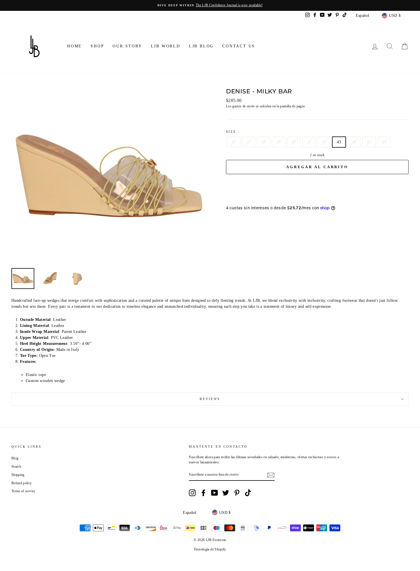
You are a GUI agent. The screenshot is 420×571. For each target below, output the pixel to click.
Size (231, 131)
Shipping (18, 475)
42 (324, 142)
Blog (14, 458)
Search (16, 467)
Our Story (127, 46)
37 (249, 142)
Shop (97, 46)
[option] (210, 5)
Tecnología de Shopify (210, 549)
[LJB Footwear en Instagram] (192, 492)
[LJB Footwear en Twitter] (225, 492)
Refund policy (21, 483)
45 (369, 142)
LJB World (165, 46)
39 (279, 142)
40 (294, 142)
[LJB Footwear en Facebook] (203, 492)
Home (74, 46)
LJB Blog (201, 46)
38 (263, 142)
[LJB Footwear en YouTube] (214, 492)
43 (339, 142)
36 (233, 142)
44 (354, 142)
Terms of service (23, 491)
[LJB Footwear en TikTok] (248, 492)
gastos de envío (243, 106)
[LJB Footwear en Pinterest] (236, 492)
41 (309, 142)
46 (384, 142)
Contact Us (238, 46)
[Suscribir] (271, 475)
